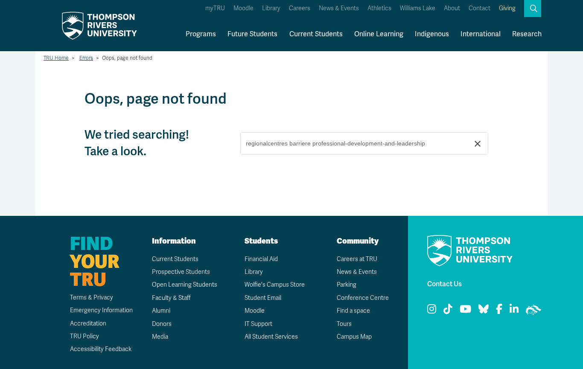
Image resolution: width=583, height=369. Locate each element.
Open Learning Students (184, 284)
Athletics (379, 8)
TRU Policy (84, 336)
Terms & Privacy (91, 297)
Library (271, 8)
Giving (507, 8)
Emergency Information (101, 310)
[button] (532, 8)
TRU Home (56, 58)
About (452, 8)
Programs (201, 33)
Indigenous (432, 33)
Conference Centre (363, 298)
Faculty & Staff (171, 298)
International (481, 33)
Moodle (243, 8)
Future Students (252, 33)
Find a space (353, 310)
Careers (299, 8)
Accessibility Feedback (100, 349)
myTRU (215, 8)
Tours (344, 324)
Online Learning (378, 33)
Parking (346, 284)
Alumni (161, 310)
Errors (86, 58)
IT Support (258, 324)
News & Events (339, 8)
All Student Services (271, 336)
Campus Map (354, 336)
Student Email (263, 298)
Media (160, 336)
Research (527, 33)
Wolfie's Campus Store (275, 284)
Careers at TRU (357, 259)
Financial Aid (261, 259)
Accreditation (88, 323)
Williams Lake (417, 8)
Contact (479, 8)
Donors (162, 324)
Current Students (316, 33)
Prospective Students (181, 272)
